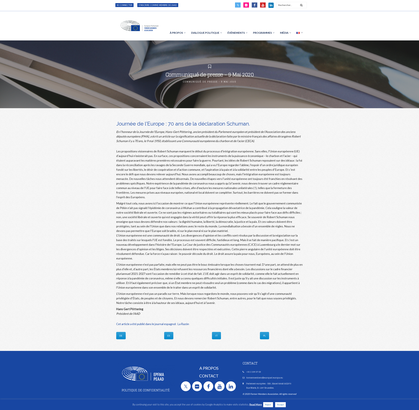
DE (120, 335)
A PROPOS (209, 368)
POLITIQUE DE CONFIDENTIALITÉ (146, 390)
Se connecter (124, 5)
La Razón (183, 324)
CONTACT (209, 375)
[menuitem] (300, 32)
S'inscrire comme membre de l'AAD (158, 5)
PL (264, 335)
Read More (255, 404)
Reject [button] (268, 404)
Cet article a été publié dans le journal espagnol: (146, 324)
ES (168, 335)
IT (216, 335)
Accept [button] (280, 404)
